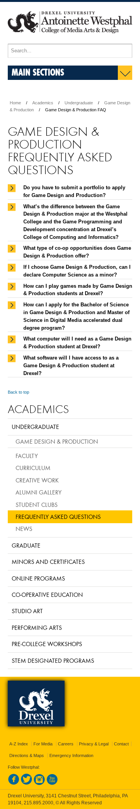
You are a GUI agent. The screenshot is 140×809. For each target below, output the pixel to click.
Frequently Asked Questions (58, 516)
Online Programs (38, 578)
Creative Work (37, 480)
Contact (121, 744)
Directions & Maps (26, 755)
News (24, 528)
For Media (42, 744)
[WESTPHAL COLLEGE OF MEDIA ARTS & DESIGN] (70, 40)
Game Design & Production (57, 441)
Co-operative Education (47, 594)
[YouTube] (52, 783)
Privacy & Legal (93, 744)
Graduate (26, 545)
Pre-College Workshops (47, 644)
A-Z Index (18, 744)
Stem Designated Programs (53, 660)
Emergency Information (71, 755)
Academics (42, 102)
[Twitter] (26, 783)
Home (15, 102)
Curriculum (33, 468)
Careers (66, 744)
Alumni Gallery (38, 492)
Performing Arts (37, 627)
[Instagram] (39, 783)
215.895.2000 (38, 803)
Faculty (27, 456)
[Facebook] (13, 783)
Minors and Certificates (48, 561)
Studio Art (27, 611)
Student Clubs (37, 504)
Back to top (18, 392)
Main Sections (38, 72)
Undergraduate (79, 102)
